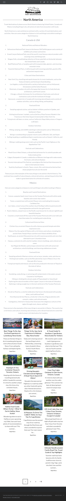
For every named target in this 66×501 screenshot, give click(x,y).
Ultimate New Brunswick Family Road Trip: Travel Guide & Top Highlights (54, 450)
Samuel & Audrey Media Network (42, 495)
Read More (12, 351)
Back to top (58, 495)
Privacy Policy (7, 497)
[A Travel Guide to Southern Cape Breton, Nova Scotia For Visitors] (53, 323)
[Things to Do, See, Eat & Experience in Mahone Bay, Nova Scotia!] (33, 323)
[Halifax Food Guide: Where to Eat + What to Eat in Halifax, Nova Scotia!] (12, 399)
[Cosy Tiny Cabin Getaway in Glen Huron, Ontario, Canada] (53, 362)
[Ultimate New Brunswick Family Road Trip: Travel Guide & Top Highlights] (53, 440)
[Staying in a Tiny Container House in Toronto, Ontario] (12, 360)
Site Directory (16, 497)
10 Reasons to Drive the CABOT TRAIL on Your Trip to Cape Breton (33, 414)
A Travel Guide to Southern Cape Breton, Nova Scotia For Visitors (54, 333)
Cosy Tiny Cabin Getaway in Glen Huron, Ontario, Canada (54, 372)
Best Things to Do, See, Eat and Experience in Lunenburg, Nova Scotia (12, 333)
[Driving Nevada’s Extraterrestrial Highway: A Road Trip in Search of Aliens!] (33, 363)
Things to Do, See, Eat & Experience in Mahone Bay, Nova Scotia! (33, 333)
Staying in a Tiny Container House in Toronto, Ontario (12, 370)
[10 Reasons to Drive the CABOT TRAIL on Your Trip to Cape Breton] (33, 405)
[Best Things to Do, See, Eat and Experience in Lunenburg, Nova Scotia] (12, 323)
